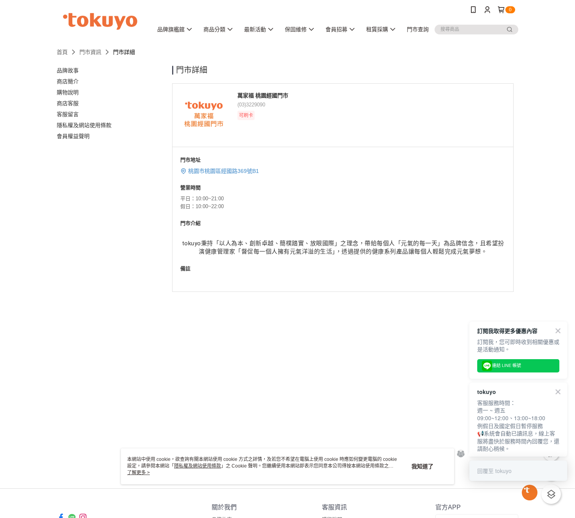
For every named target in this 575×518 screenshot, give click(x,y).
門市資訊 (90, 52)
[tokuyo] (100, 20)
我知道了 (422, 466)
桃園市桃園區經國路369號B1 (223, 171)
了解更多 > (138, 472)
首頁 (62, 52)
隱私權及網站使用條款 (197, 466)
